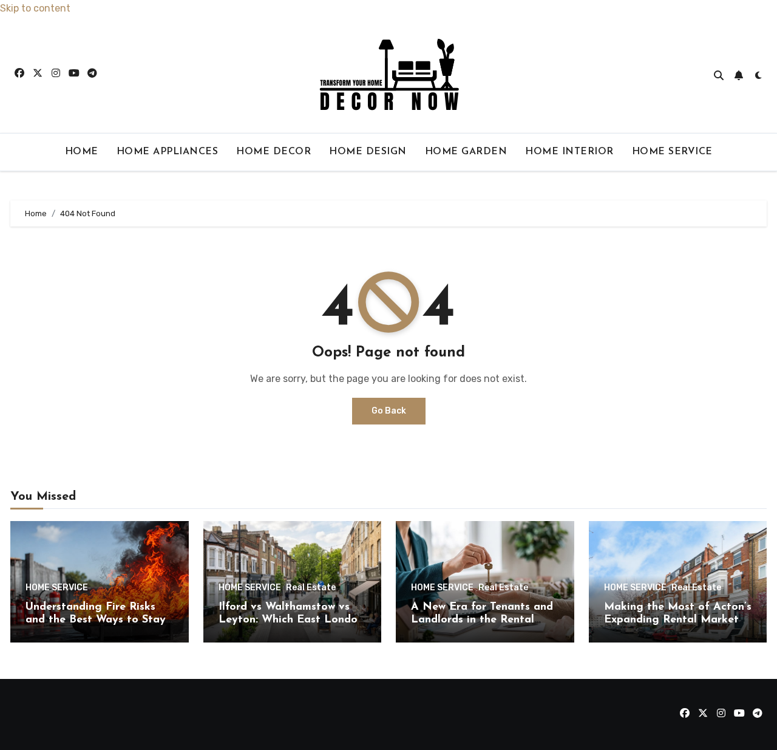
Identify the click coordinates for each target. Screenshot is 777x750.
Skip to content (35, 8)
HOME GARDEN (466, 152)
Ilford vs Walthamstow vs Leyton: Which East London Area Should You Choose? (291, 620)
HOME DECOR (273, 152)
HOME (81, 152)
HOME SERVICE (672, 152)
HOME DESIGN (368, 152)
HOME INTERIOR (569, 152)
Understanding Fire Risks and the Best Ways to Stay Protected (95, 620)
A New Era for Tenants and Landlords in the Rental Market (482, 620)
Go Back (389, 411)
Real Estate (311, 588)
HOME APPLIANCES (168, 152)
